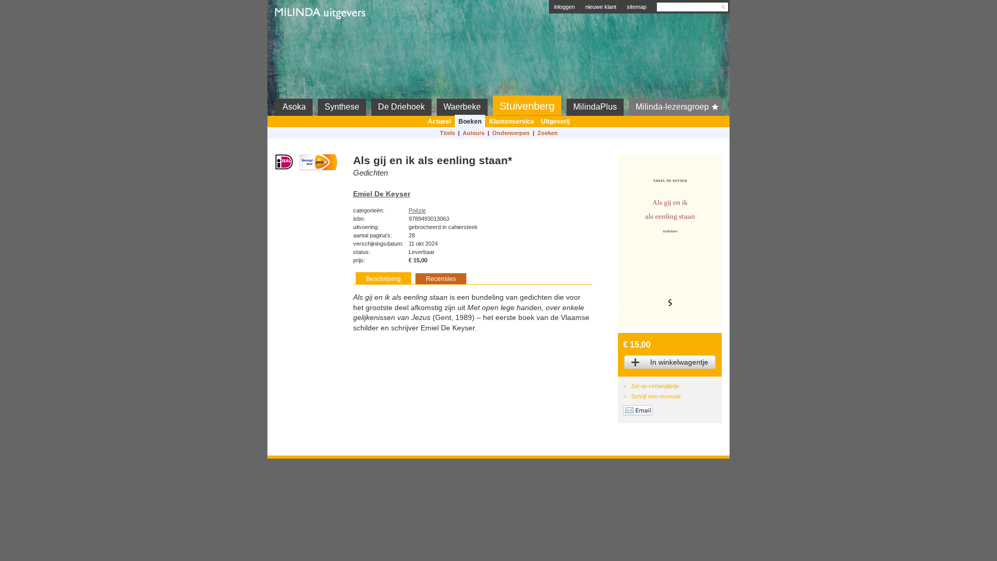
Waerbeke (462, 106)
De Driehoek (401, 106)
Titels (447, 133)
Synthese (342, 106)
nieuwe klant (600, 7)
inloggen (564, 7)
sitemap (636, 7)
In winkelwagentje (679, 362)
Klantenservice (511, 121)
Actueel (439, 121)
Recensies (441, 279)
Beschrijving (383, 279)
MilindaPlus (595, 106)
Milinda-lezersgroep (672, 106)
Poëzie (417, 210)
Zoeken (547, 133)
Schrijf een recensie (656, 396)
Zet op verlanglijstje (655, 386)
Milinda (297, 37)
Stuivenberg (527, 106)
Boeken (470, 121)
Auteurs (473, 133)
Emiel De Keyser (381, 194)
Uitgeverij (555, 121)
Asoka (294, 106)
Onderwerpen (511, 133)
